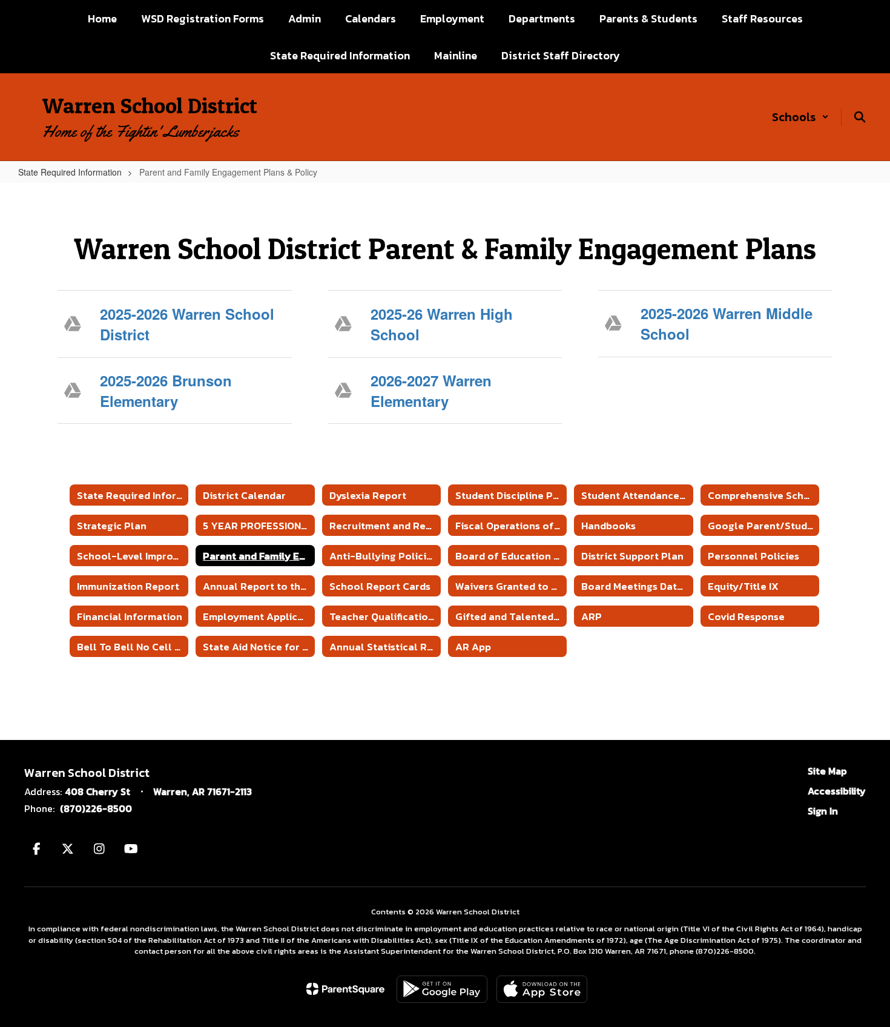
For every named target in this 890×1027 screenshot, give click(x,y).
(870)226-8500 (96, 808)
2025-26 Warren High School (442, 324)
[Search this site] (860, 117)
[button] (800, 117)
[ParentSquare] (345, 989)
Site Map (827, 771)
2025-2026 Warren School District (187, 324)
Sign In (823, 811)
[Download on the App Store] (541, 989)
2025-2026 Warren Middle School (727, 323)
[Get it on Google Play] (442, 989)
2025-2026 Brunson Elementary (166, 390)
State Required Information (70, 172)
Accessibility (837, 791)
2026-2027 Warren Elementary (431, 390)
